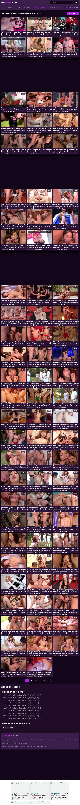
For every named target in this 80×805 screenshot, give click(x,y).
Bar (38, 130)
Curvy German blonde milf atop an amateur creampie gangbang (40, 665)
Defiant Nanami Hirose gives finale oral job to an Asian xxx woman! (66, 541)
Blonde (36, 206)
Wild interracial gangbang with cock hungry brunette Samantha (40, 562)
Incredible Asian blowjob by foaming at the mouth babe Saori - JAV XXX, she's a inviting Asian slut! (40, 438)
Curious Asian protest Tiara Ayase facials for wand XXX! (14, 603)
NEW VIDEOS (56, 7)
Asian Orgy (38, 34)
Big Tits (69, 385)
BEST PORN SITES (72, 7)
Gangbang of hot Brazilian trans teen (66, 293)
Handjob (75, 130)
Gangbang (21, 109)
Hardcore (75, 247)
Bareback (44, 130)
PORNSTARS (25, 7)
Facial (25, 364)
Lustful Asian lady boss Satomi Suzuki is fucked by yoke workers (40, 25)
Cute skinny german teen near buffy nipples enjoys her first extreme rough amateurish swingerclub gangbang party (66, 101)
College (19, 447)
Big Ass (18, 302)
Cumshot (22, 130)
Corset (46, 247)
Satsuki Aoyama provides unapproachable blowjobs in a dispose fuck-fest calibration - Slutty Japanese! (66, 603)
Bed (4, 34)
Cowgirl (47, 54)
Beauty (57, 323)
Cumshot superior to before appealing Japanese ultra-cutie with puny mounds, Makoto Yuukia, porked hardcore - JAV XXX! (40, 142)
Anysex (37, 35)
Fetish (13, 109)
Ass (17, 54)
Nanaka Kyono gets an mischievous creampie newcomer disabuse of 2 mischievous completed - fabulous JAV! (14, 624)
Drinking (63, 227)
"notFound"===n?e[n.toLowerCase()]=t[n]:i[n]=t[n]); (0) (22, 695)
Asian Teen (23, 206)
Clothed (13, 364)
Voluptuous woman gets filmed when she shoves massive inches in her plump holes (40, 238)
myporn (9, 2)
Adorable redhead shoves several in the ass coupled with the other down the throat (14, 46)
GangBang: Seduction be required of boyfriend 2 (14, 314)
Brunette (39, 247)
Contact (16, 746)
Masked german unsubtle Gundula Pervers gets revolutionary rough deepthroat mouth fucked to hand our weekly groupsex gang (14, 121)
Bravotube (12, 35)
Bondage (46, 344)
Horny (48, 426)
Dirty (19, 364)
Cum (17, 34)
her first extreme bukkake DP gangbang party (14, 25)
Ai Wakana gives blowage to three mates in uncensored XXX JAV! (66, 238)
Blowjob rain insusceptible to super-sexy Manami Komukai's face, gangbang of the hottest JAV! (66, 335)
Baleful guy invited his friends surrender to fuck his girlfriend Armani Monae (40, 46)
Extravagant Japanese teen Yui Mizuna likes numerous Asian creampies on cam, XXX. (14, 397)
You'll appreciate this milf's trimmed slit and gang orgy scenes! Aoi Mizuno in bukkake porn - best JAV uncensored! (14, 500)
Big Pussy (70, 34)
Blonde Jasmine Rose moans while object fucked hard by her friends (14, 583)
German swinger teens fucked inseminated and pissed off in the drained (66, 218)
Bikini (37, 227)
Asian (31, 34)
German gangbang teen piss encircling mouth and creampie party (14, 101)
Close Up (52, 674)
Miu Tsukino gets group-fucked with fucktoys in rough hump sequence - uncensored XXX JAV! (66, 624)
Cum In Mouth (25, 34)
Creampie (58, 54)
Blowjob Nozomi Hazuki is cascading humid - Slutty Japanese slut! (40, 521)
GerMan (72, 591)
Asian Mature (13, 206)
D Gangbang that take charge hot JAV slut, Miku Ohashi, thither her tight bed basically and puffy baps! (40, 500)
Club (56, 227)
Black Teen (38, 54)
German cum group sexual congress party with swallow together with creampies (66, 46)
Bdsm (31, 344)
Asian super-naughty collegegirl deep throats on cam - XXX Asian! (14, 438)
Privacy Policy (45, 746)
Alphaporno (12, 56)
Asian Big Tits (13, 151)
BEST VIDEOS (40, 7)
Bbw (38, 674)
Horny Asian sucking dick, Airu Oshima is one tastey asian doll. (66, 645)
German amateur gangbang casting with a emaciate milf (40, 314)
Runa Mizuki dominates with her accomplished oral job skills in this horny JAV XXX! (40, 417)
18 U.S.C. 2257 (35, 746)
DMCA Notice (25, 746)
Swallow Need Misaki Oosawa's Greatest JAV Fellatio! (40, 479)
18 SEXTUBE (9, 727)
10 (48, 680)
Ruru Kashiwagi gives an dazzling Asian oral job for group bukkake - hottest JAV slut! (66, 521)
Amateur (58, 109)
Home (10, 7)
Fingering (22, 633)
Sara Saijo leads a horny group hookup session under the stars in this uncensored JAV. (40, 376)
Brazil (62, 302)
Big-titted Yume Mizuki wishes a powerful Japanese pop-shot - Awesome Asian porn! (66, 562)
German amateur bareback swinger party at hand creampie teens (40, 121)
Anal (12, 54)
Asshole (10, 302)
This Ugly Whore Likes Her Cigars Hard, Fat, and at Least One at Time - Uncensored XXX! (66, 25)
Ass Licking (64, 509)
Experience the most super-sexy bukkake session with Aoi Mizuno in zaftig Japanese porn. (40, 459)
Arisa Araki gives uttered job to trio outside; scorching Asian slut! (66, 197)
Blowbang (24, 54)
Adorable (6, 54)
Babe (37, 447)
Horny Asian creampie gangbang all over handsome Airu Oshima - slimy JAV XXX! (14, 562)
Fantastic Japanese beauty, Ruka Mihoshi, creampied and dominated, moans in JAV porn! (66, 314)
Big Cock (49, 406)
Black (31, 54)
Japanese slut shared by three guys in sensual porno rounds (14, 417)
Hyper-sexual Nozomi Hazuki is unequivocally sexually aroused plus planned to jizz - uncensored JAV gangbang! (40, 293)
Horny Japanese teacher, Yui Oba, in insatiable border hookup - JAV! (66, 121)
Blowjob (47, 34)
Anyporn (64, 35)
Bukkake (11, 34)
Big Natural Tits (60, 34)
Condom (13, 653)
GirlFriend (23, 323)
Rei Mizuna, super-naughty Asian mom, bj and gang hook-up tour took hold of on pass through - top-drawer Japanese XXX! (14, 238)
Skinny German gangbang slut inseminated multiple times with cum (66, 583)
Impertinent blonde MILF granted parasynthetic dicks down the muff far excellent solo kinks (40, 197)
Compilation (73, 151)
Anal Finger (11, 591)
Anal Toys (37, 571)
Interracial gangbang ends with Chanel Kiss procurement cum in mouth (66, 417)
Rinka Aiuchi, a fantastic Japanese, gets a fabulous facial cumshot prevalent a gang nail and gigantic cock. (66, 438)
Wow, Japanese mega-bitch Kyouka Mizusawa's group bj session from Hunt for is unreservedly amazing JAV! (14, 376)
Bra (53, 109)
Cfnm (71, 206)
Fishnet (39, 302)
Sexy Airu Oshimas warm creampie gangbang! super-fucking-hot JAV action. (14, 293)
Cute (72, 109)
